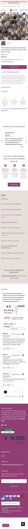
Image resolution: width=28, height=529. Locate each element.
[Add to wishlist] (1, 13)
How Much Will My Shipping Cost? (11, 216)
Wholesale (4, 91)
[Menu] (1, 10)
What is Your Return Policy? (11, 227)
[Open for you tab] (23, 524)
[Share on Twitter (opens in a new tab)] (11, 348)
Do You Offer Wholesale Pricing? (12, 253)
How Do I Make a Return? (10, 241)
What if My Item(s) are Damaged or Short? (12, 234)
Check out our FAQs (9, 276)
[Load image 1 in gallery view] (14, 26)
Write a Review (14, 328)
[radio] (20, 306)
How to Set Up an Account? (11, 258)
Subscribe (14, 486)
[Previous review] (1, 141)
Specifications (5, 87)
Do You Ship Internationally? (11, 209)
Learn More (14, 184)
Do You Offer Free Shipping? (11, 204)
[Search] (5, 10)
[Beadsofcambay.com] (14, 10)
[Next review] (26, 141)
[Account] (21, 10)
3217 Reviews (9, 313)
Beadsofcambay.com (10, 507)
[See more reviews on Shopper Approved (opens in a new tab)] (13, 348)
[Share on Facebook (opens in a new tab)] (8, 349)
